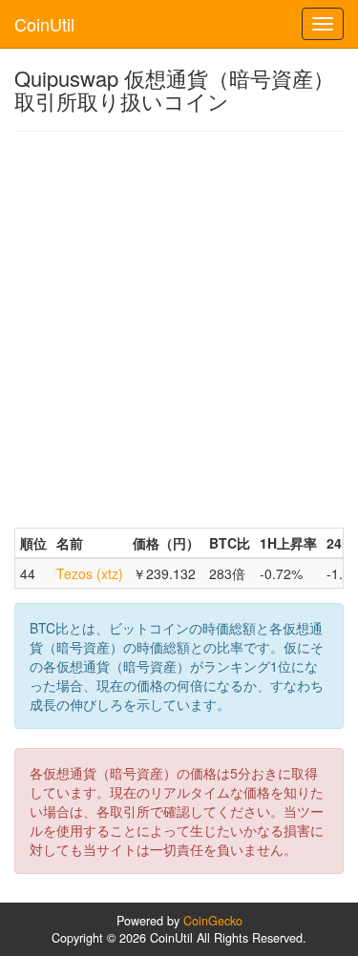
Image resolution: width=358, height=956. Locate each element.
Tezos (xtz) (89, 573)
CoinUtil (44, 23)
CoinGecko (212, 920)
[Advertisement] (179, 330)
